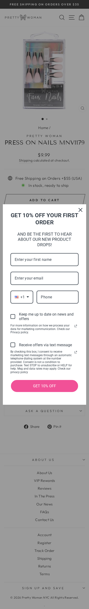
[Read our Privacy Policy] (76, 326)
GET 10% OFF (44, 386)
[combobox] (21, 297)
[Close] (80, 210)
